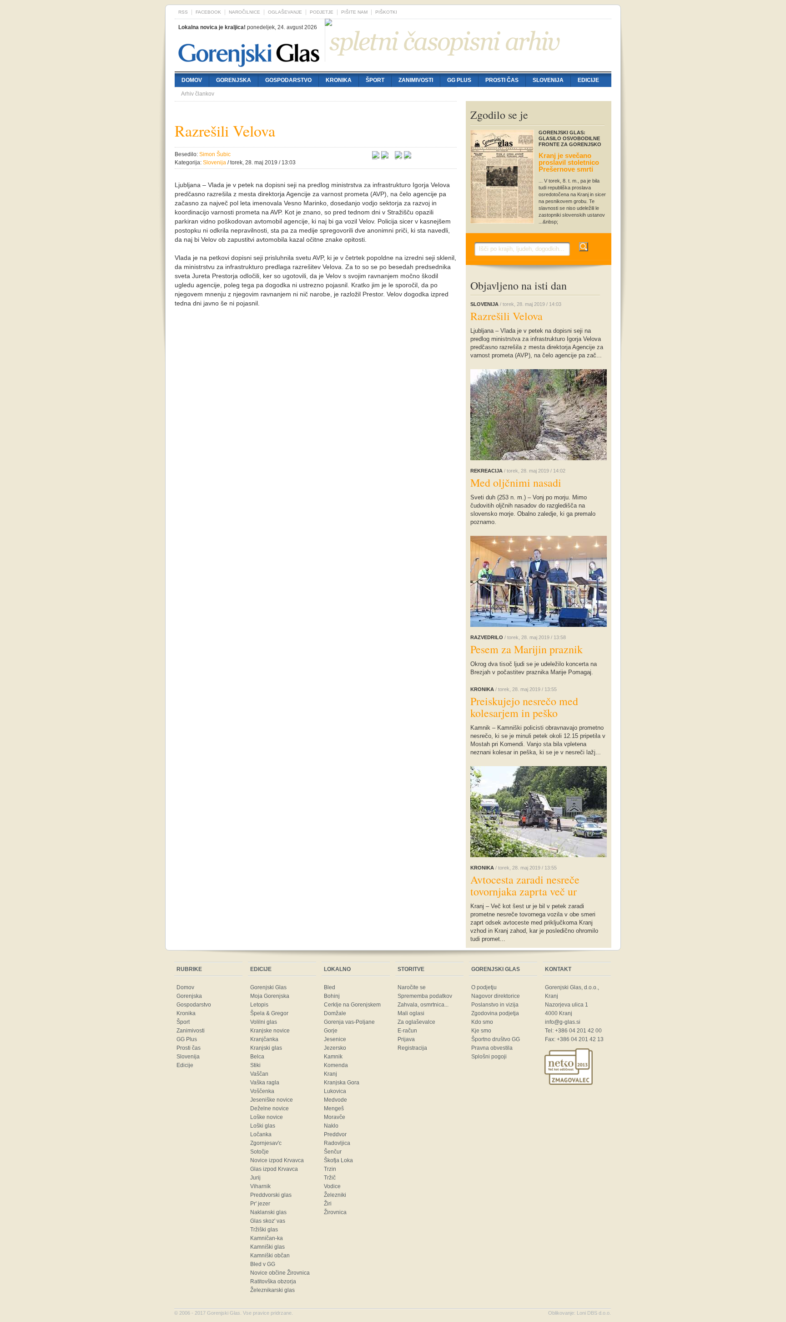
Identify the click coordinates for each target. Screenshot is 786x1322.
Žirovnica (335, 1212)
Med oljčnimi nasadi (515, 482)
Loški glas (262, 1126)
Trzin (330, 1169)
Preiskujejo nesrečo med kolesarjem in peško (524, 707)
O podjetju (484, 987)
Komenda (336, 1065)
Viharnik (260, 1186)
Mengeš (334, 1108)
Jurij (255, 1178)
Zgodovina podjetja (495, 1013)
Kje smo (481, 1030)
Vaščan (259, 1074)
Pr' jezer (260, 1203)
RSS (183, 12)
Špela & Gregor (269, 1013)
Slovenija (548, 80)
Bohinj (332, 996)
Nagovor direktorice (495, 996)
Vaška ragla (264, 1082)
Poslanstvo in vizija (495, 1005)
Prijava (406, 1039)
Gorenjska (233, 80)
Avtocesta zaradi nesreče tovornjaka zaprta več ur (524, 885)
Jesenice (335, 1039)
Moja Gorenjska (269, 996)
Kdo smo (482, 1022)
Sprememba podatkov (425, 996)
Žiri (328, 1203)
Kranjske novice (270, 1030)
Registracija (412, 1048)
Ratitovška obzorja (273, 1281)
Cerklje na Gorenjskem (352, 1005)
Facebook (208, 12)
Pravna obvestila (492, 1048)
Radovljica (337, 1143)
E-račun (407, 1030)
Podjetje (321, 12)
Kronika (339, 80)
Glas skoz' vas (267, 1221)
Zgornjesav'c (266, 1143)
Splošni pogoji (489, 1056)
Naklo (331, 1126)
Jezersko (335, 1048)
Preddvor (335, 1134)
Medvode (335, 1100)
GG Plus (459, 80)
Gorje (331, 1030)
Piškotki (386, 12)
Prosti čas (502, 80)
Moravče (334, 1117)
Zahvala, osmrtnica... (423, 1005)
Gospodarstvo (288, 80)
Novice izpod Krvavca (277, 1160)
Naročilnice (244, 12)
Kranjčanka (264, 1039)
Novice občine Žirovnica (280, 1273)
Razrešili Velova (506, 316)
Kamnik (333, 1056)
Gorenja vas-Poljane (349, 1022)
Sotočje (259, 1152)
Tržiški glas (264, 1229)
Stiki (255, 1065)
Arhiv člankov (197, 94)
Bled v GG (262, 1264)
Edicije (588, 80)
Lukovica (335, 1091)
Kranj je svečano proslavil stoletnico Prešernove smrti (569, 162)
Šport (375, 80)
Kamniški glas (267, 1247)
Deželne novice (269, 1108)
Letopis (259, 1005)
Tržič (330, 1178)
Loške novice (266, 1117)
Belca (257, 1056)
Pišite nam (354, 12)
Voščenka (262, 1091)
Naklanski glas (268, 1212)
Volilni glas (263, 1022)
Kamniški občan (270, 1255)
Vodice (332, 1186)
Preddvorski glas (271, 1195)
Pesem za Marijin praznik (526, 649)
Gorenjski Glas (268, 987)
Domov (191, 80)
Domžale (335, 1013)
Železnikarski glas (272, 1290)
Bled (329, 987)
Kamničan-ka (266, 1238)
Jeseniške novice (271, 1100)
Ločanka (261, 1134)
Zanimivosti (415, 80)
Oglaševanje (285, 12)
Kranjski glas (266, 1048)
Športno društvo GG (495, 1039)
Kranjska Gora (341, 1082)
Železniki (335, 1195)
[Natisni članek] (407, 156)
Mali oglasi (411, 1013)
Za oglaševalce (416, 1022)
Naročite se (412, 987)
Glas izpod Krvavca (274, 1169)
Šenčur (333, 1152)
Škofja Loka (338, 1160)
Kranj (330, 1074)
